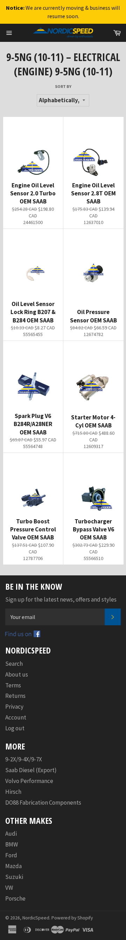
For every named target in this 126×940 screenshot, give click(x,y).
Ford (11, 855)
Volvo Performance (29, 781)
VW (9, 887)
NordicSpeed (35, 918)
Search (14, 663)
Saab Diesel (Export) (31, 770)
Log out (14, 728)
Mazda (13, 866)
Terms (13, 685)
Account (15, 717)
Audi (11, 833)
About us (16, 674)
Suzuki (14, 877)
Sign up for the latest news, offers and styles (61, 599)
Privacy (14, 706)
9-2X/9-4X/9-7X (23, 759)
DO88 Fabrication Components (43, 802)
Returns (15, 696)
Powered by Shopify (72, 918)
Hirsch (13, 792)
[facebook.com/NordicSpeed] (22, 635)
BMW (11, 844)
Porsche (15, 898)
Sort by (63, 86)
